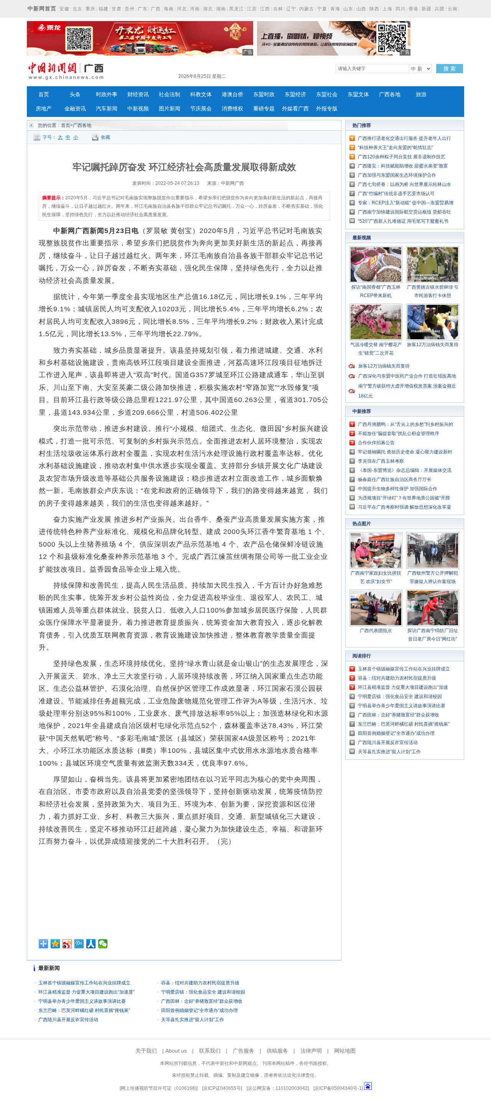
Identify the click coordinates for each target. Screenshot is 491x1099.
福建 (104, 8)
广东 (143, 8)
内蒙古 (306, 8)
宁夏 (322, 8)
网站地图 (345, 1051)
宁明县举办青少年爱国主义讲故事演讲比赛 (82, 1001)
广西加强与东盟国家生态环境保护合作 (397, 175)
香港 (414, 8)
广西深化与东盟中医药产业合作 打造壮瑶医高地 (407, 376)
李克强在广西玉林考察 (381, 461)
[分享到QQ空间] (55, 943)
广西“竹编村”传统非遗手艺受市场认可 (396, 193)
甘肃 (117, 8)
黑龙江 (236, 8)
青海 (335, 8)
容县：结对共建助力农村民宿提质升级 (200, 983)
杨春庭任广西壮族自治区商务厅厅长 (395, 479)
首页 (43, 94)
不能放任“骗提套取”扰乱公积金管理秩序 (398, 433)
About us (176, 1051)
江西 (265, 8)
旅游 (421, 94)
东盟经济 (295, 94)
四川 (400, 8)
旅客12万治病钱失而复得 (432, 344)
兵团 (440, 8)
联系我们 (210, 1051)
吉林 (278, 8)
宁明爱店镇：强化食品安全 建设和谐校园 (203, 992)
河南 (195, 8)
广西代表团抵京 (376, 630)
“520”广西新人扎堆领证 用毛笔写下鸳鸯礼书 (403, 221)
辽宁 (291, 8)
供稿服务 (277, 1051)
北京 (77, 8)
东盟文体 (358, 94)
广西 (156, 8)
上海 (387, 8)
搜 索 (449, 69)
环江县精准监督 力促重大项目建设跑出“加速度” (86, 992)
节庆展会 (201, 109)
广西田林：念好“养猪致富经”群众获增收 (201, 1001)
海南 (169, 8)
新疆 (427, 8)
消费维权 (232, 109)
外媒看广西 (295, 109)
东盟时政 (264, 94)
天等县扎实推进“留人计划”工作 (192, 1019)
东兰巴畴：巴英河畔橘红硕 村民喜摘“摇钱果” (84, 1010)
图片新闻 (169, 109)
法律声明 (311, 1051)
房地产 (44, 109)
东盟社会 (327, 94)
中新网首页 (42, 8)
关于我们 (146, 1051)
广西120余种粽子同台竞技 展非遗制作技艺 (401, 156)
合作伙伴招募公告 (376, 442)
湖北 (208, 8)
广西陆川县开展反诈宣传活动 (68, 1019)
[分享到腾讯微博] (79, 943)
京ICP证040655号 (222, 1088)
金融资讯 (75, 109)
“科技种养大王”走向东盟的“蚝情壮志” (395, 147)
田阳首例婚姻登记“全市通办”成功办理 (199, 1010)
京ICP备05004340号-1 (338, 1088)
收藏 (105, 137)
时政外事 (106, 94)
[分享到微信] (103, 943)
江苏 (252, 8)
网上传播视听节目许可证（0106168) (158, 1088)
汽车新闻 (106, 109)
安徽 (64, 8)
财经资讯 (138, 94)
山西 (361, 8)
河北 (182, 8)
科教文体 (201, 94)
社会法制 (169, 94)
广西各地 (389, 94)
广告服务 (243, 1051)
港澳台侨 (232, 94)
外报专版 (327, 109)
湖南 (221, 8)
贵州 (130, 8)
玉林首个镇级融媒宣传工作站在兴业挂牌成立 (84, 983)
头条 (75, 94)
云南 (453, 8)
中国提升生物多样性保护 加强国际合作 (397, 488)
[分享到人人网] (91, 943)
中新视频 (138, 109)
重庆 (91, 8)
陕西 (374, 8)
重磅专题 (264, 109)
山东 (348, 8)
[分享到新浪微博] (67, 943)
